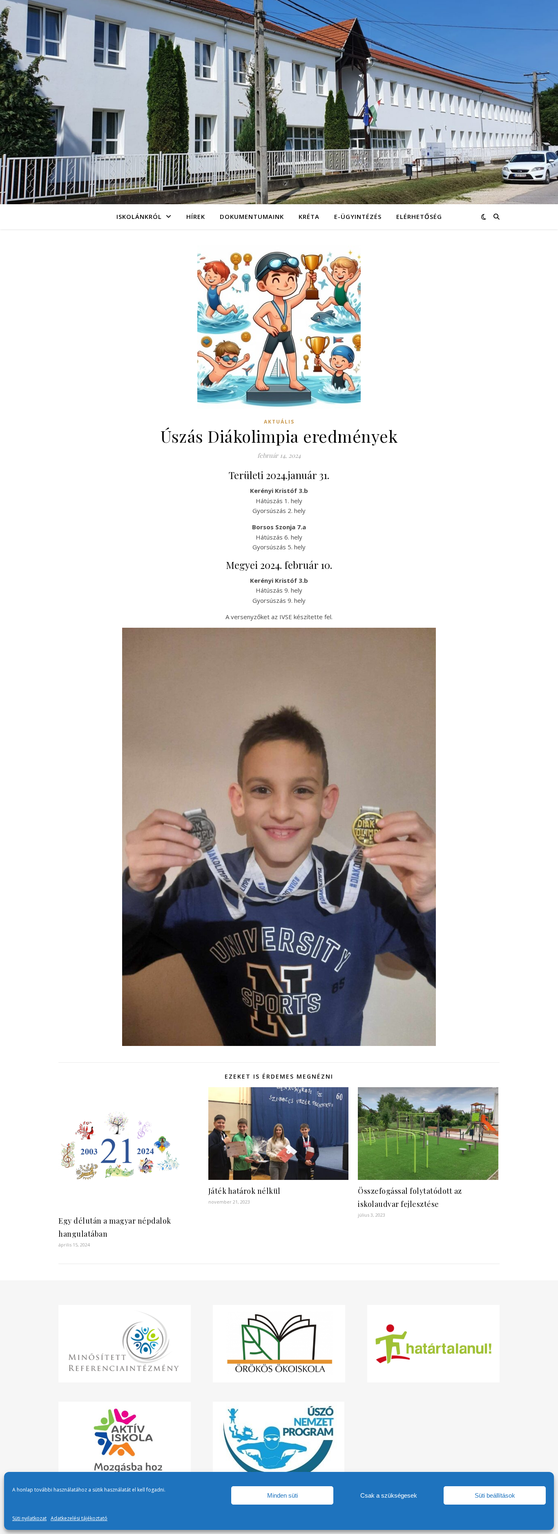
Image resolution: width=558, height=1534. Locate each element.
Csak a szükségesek (388, 1495)
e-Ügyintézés (358, 216)
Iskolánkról (139, 216)
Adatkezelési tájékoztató (79, 1518)
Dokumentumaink (252, 216)
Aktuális (279, 421)
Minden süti (282, 1495)
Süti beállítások (495, 1495)
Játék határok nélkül (244, 1191)
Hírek (195, 216)
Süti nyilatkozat (29, 1518)
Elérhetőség (419, 216)
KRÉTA (309, 216)
